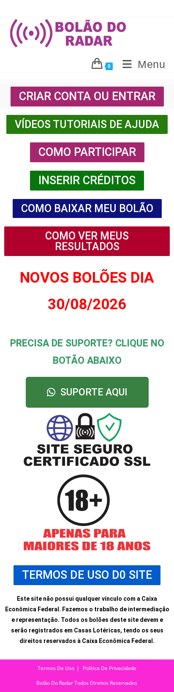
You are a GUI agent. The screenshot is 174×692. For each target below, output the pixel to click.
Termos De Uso (56, 668)
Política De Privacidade (109, 668)
